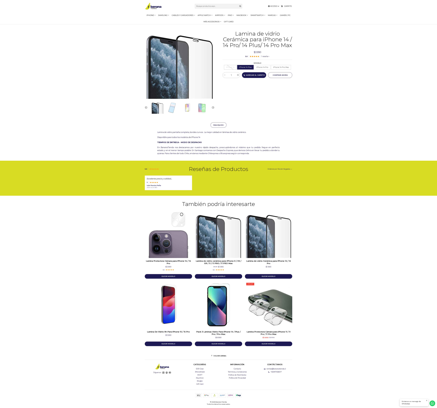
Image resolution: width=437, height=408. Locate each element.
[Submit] (240, 6)
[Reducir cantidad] (225, 75)
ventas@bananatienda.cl (276, 369)
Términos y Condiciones (237, 372)
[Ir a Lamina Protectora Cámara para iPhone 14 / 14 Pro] (168, 234)
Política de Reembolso (237, 375)
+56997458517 (276, 372)
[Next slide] (212, 108)
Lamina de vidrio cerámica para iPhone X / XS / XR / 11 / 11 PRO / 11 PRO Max (218, 262)
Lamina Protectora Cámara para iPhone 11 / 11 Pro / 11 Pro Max (269, 333)
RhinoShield (200, 372)
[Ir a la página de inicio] (153, 6)
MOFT (199, 375)
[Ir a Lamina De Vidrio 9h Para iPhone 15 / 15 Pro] (168, 305)
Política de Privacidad (237, 378)
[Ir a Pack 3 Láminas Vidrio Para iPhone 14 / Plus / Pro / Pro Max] (218, 305)
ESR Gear (200, 369)
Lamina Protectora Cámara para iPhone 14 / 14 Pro (168, 262)
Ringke (200, 381)
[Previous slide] (146, 108)
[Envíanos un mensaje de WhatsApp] (432, 403)
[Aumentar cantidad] (238, 75)
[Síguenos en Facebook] (166, 372)
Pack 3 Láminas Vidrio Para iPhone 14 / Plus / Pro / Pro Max (218, 333)
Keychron (200, 378)
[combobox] (218, 6)
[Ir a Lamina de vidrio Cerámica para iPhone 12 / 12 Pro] (268, 234)
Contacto (237, 369)
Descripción (218, 125)
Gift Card (199, 384)
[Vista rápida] (188, 234)
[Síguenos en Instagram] (163, 372)
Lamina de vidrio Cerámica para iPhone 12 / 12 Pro (268, 262)
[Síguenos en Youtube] (170, 372)
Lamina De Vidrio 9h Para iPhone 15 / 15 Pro (168, 332)
